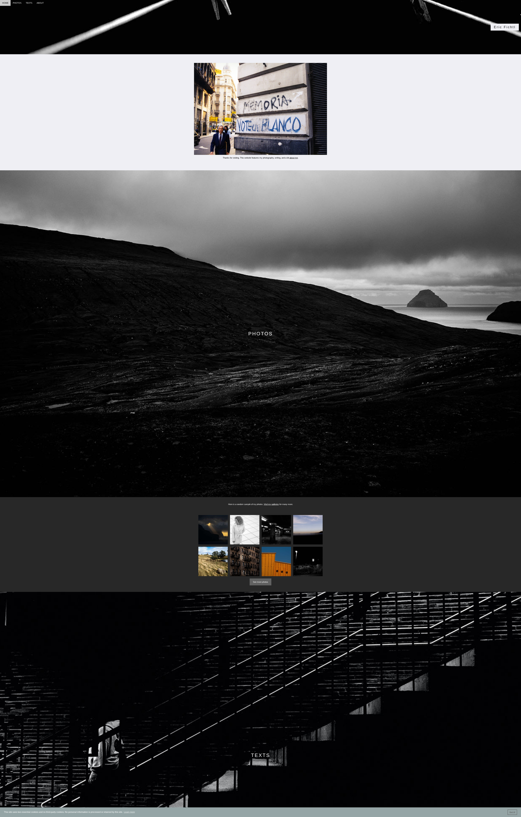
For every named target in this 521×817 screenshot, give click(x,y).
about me (294, 158)
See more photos (260, 582)
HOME (5, 3)
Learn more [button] (129, 812)
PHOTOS (17, 3)
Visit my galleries (271, 504)
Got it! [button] (512, 812)
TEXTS (29, 3)
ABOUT (40, 3)
